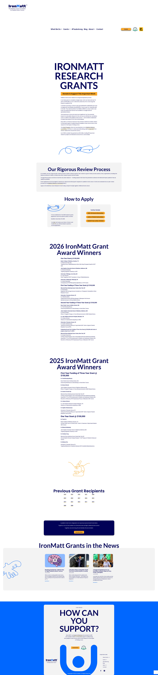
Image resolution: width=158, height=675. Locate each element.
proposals (91, 129)
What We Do (56, 29)
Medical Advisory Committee (55, 183)
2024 (65, 494)
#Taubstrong (77, 29)
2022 (79, 494)
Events (66, 29)
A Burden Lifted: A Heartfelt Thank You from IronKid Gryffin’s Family (78, 570)
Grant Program (66, 127)
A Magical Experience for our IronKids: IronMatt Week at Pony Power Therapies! (102, 571)
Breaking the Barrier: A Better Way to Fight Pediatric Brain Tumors (54, 570)
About (91, 29)
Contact (99, 29)
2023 (72, 494)
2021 (86, 494)
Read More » (47, 581)
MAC (54, 222)
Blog (85, 29)
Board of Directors (78, 635)
